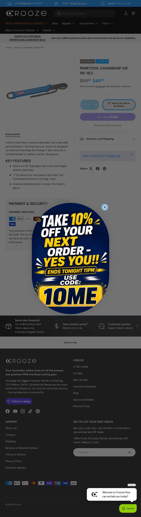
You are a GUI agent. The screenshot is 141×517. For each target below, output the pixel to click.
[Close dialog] (105, 207)
